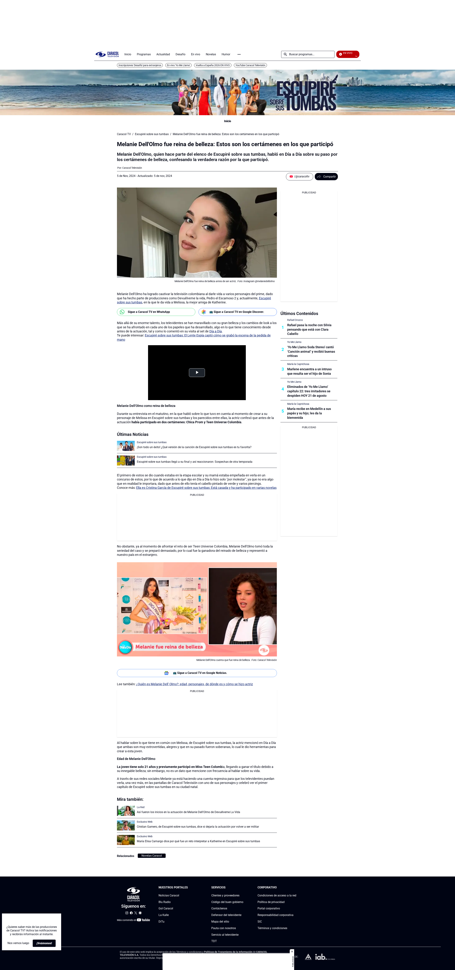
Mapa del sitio (220, 921)
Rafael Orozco (295, 320)
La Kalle (164, 915)
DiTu (161, 921)
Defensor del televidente (226, 915)
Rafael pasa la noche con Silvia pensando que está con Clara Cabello (309, 329)
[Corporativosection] (295, 887)
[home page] (107, 54)
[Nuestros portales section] (189, 887)
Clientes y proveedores (225, 895)
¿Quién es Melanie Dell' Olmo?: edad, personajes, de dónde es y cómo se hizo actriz (194, 684)
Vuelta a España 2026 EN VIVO (213, 65)
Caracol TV (124, 134)
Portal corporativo (269, 908)
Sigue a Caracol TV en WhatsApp (149, 312)
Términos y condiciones (272, 928)
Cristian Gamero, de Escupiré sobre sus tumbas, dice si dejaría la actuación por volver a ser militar (198, 826)
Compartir (329, 176)
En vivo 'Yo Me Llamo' (178, 65)
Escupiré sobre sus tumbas (152, 134)
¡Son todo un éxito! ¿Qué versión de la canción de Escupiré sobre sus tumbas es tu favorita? (194, 447)
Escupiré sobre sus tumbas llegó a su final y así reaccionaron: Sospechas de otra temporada (194, 461)
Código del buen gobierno (227, 902)
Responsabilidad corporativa (275, 915)
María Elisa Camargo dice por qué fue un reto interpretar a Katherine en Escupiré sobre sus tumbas (198, 841)
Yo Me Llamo (294, 342)
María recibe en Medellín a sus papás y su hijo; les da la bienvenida (309, 413)
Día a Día (215, 331)
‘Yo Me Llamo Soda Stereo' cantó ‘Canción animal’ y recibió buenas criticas (311, 351)
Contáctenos (219, 908)
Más (239, 54)
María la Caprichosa (298, 364)
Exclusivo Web (144, 821)
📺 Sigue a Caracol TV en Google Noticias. (200, 673)
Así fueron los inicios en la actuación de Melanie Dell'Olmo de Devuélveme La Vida (188, 812)
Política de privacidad (271, 902)
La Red (140, 807)
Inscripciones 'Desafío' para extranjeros (140, 65)
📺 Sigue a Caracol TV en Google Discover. (236, 312)
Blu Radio (165, 902)
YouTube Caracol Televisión (250, 65)
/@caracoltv (301, 176)
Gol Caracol (166, 908)
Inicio (227, 121)
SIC (260, 921)
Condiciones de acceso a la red (277, 895)
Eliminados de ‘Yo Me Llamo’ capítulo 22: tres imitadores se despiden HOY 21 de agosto (308, 391)
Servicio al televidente (225, 934)
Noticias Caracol (169, 895)
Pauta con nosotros (223, 928)
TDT (214, 941)
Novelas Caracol (151, 855)
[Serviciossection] (242, 887)
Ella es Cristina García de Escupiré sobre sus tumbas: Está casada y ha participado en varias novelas (206, 488)
